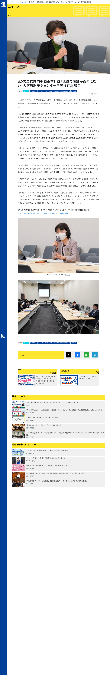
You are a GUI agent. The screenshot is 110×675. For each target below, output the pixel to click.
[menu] (3, 335)
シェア (77, 354)
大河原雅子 (33, 91)
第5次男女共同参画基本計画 (62, 91)
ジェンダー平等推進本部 (45, 91)
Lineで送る (86, 354)
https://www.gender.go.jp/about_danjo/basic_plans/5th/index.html (43, 213)
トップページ (13, 2)
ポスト (68, 354)
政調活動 (73, 91)
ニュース (23, 2)
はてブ (95, 354)
